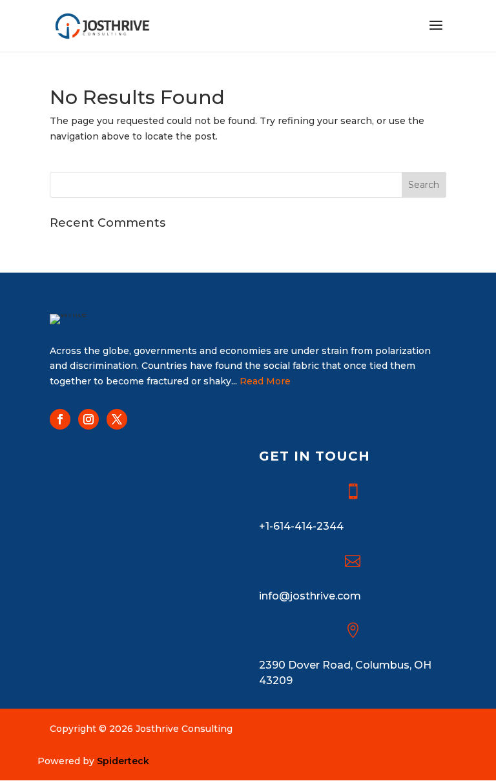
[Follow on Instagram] (88, 419)
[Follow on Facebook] (60, 419)
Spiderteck (123, 761)
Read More (265, 381)
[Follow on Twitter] (117, 419)
